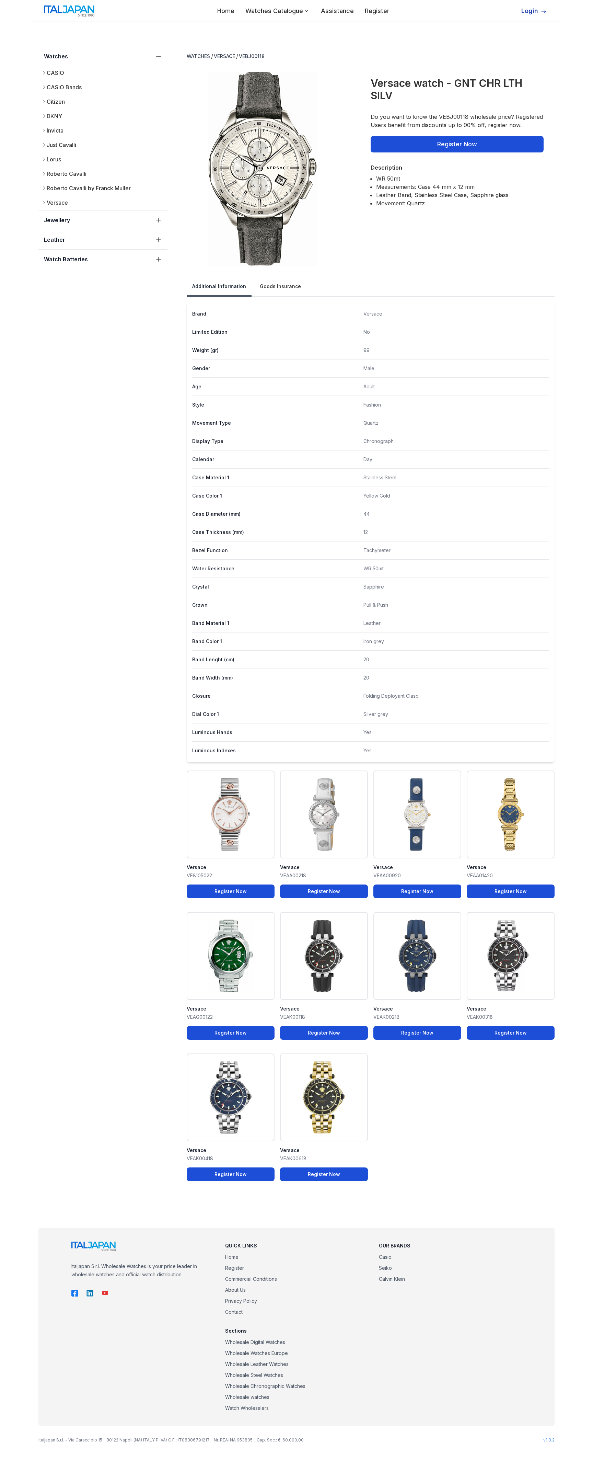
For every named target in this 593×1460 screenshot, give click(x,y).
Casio (385, 1257)
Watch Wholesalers (247, 1408)
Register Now (457, 144)
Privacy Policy (241, 1301)
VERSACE (224, 56)
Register (377, 10)
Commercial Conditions (251, 1279)
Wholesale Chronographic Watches (265, 1386)
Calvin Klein (392, 1279)
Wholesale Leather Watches (257, 1364)
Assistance (337, 10)
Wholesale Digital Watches (255, 1342)
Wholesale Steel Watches (254, 1375)
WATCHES (198, 56)
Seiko (385, 1268)
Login (529, 10)
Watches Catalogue (274, 10)
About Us (235, 1290)
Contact (234, 1312)
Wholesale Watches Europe (256, 1353)
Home (225, 10)
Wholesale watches (247, 1397)
